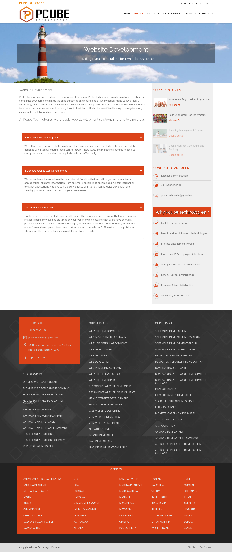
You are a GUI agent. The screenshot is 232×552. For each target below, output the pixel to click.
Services (138, 13)
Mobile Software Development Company (44, 402)
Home (127, 13)
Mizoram (125, 509)
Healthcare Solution (37, 434)
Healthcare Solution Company (44, 440)
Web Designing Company (105, 367)
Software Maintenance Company (45, 427)
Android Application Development (179, 444)
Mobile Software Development (44, 394)
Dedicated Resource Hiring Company (180, 361)
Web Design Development (39, 207)
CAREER (209, 3)
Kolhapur (190, 491)
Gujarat (79, 491)
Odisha (124, 521)
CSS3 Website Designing (104, 410)
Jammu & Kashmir (85, 509)
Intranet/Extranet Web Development (45, 170)
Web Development (101, 349)
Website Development (191, 3)
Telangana (158, 503)
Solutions (152, 13)
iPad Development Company (108, 447)
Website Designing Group (106, 374)
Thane (188, 497)
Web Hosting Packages (38, 446)
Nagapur (189, 509)
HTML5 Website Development (109, 398)
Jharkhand (81, 515)
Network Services (101, 429)
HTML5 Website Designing (106, 404)
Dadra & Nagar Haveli (38, 521)
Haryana (79, 497)
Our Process (205, 547)
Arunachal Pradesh (36, 491)
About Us (190, 13)
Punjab (156, 478)
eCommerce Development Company (46, 388)
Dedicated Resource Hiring (173, 355)
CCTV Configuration (168, 419)
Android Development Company (176, 437)
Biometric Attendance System (175, 413)
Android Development (170, 431)
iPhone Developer (101, 435)
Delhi (77, 478)
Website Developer (102, 380)
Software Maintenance (39, 421)
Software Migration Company (43, 415)
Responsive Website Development (112, 392)
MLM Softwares (165, 388)
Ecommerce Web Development (42, 137)
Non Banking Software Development (180, 374)
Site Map (192, 547)
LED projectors (165, 407)
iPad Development (101, 441)
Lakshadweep (128, 478)
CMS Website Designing (104, 416)
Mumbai (189, 485)
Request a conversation (174, 175)
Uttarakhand (160, 521)
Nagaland (126, 515)
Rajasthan (158, 485)
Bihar (27, 503)
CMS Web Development (104, 422)
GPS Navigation (165, 425)
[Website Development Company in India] (48, 14)
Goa (76, 485)
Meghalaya (126, 503)
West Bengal (160, 527)
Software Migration (37, 409)
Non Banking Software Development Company (180, 381)
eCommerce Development (40, 382)
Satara (188, 521)
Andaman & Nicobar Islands (42, 478)
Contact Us (206, 13)
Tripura (156, 509)
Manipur (125, 497)
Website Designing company (108, 343)
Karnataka (81, 521)
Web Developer (99, 361)
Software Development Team (175, 349)
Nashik (188, 515)
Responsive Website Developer (110, 386)
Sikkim (155, 491)
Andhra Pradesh (34, 485)
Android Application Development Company (179, 451)
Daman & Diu (31, 527)
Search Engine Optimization (174, 401)
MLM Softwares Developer (173, 395)
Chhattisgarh (32, 515)
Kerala (78, 527)
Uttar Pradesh (161, 515)
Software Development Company (177, 337)
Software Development (171, 331)
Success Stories (172, 13)
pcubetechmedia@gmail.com (177, 195)
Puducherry (127, 527)
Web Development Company (107, 337)
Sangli (188, 527)
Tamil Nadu (159, 497)
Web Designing (99, 355)
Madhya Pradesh (130, 485)
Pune (187, 478)
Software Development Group (176, 343)
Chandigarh (31, 509)
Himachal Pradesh (86, 503)
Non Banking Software (171, 367)
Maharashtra (128, 491)
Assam (27, 497)
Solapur (189, 503)
